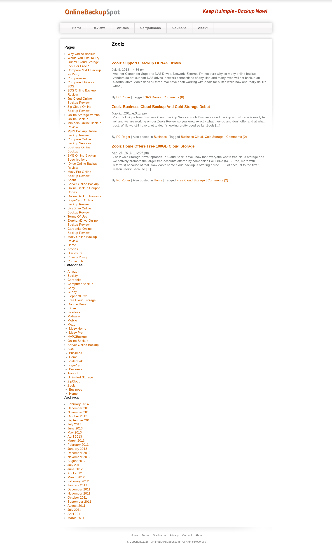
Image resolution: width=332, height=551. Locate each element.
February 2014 (78, 404)
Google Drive (77, 304)
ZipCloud (74, 381)
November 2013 (79, 412)
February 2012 (78, 481)
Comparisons (150, 28)
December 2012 (79, 453)
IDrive (72, 308)
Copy (71, 288)
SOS (71, 349)
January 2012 (77, 485)
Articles (123, 28)
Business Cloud (192, 136)
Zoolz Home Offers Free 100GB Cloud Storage (153, 146)
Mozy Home (77, 328)
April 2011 (75, 514)
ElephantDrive (78, 296)
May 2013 (75, 432)
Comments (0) (174, 97)
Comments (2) (218, 180)
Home (76, 28)
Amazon (73, 271)
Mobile (72, 320)
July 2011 (74, 509)
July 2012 (74, 465)
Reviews (99, 28)
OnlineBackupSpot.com (165, 541)
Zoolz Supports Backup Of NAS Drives (146, 63)
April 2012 (75, 473)
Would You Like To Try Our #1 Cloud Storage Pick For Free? (83, 62)
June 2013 (75, 428)
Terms (145, 535)
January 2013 (77, 448)
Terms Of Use (77, 216)
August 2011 (76, 505)
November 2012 (79, 457)
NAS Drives (153, 97)
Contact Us (75, 261)
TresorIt (73, 373)
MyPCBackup (77, 336)
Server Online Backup (83, 184)
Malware (74, 316)
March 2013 (76, 440)
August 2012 (77, 461)
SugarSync (75, 365)
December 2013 (79, 408)
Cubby (72, 292)
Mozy (71, 324)
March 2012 (76, 477)
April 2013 (75, 436)
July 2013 (74, 424)
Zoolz (71, 385)
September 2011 (79, 501)
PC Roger (123, 97)
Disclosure (75, 253)
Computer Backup (80, 284)
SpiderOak (75, 361)
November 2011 (79, 493)
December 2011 (79, 489)
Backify (73, 275)
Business (75, 353)
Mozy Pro (76, 332)
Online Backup (78, 340)
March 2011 (76, 518)
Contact (187, 535)
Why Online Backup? (82, 54)
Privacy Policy (77, 257)
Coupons (179, 28)
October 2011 (77, 497)
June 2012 (75, 469)
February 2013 (78, 444)
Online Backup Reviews (84, 196)
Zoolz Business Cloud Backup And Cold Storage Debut (161, 107)
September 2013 (79, 420)
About (203, 28)
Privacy (174, 535)
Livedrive (74, 312)
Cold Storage (214, 136)
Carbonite (75, 279)
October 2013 (77, 416)
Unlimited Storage (80, 377)
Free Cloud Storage (82, 300)
